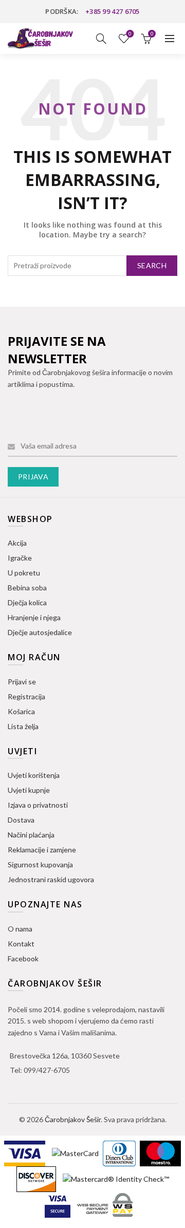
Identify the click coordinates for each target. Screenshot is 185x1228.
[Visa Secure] (58, 1204)
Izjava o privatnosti (38, 805)
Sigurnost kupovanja (40, 864)
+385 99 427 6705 (112, 11)
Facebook (23, 958)
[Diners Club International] (120, 1152)
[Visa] (25, 1152)
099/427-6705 (47, 1070)
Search (151, 265)
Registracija (26, 696)
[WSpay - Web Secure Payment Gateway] (105, 1204)
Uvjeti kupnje (29, 790)
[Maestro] (160, 1152)
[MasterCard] (76, 1152)
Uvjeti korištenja (34, 775)
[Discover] (37, 1178)
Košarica (21, 711)
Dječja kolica (27, 602)
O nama (20, 928)
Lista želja (130, 33)
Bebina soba (27, 587)
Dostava (21, 819)
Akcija (17, 542)
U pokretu (24, 572)
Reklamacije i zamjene (42, 849)
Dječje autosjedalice (40, 632)
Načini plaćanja (31, 834)
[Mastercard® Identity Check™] (116, 1178)
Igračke (20, 557)
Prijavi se (22, 681)
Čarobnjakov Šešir (73, 1119)
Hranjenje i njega (34, 617)
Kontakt (21, 943)
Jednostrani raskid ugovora (51, 879)
